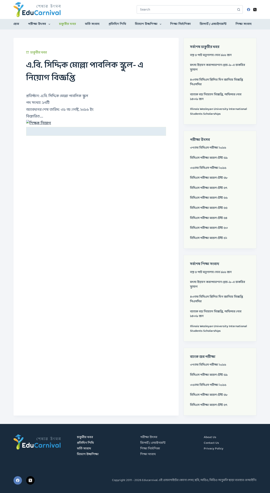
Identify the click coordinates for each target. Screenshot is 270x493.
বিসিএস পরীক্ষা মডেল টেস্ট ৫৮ (209, 178)
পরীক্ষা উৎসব (37, 24)
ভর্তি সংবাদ (92, 24)
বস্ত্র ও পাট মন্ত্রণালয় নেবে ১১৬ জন (211, 55)
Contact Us (211, 443)
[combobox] (186, 9)
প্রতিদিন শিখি (117, 24)
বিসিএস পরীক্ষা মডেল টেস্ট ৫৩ (209, 228)
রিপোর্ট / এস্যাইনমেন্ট (213, 24)
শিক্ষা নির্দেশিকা (180, 24)
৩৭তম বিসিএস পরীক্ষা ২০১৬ (208, 148)
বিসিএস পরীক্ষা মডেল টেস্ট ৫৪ (208, 218)
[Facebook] (248, 9)
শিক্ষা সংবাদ (244, 24)
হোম (16, 24)
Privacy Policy (213, 448)
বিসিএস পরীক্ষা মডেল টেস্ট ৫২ (208, 238)
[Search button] (239, 9)
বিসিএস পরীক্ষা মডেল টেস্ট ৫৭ (208, 188)
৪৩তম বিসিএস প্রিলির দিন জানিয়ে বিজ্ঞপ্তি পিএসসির (216, 82)
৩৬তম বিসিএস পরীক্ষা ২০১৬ (208, 168)
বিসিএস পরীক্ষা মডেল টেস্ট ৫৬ (209, 198)
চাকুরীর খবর (67, 24)
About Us (210, 437)
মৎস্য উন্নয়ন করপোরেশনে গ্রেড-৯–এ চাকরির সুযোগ (217, 67)
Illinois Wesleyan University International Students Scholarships (218, 111)
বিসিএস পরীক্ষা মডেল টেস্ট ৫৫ (208, 208)
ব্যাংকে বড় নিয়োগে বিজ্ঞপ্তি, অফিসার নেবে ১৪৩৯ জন (216, 97)
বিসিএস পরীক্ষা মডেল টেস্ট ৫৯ (209, 158)
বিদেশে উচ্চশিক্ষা (146, 24)
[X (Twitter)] (254, 9)
